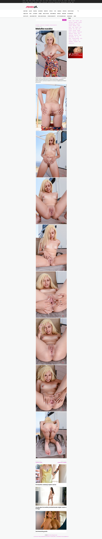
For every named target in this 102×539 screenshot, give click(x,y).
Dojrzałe (47, 0)
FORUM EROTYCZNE (48, 536)
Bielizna (30, 0)
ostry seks (59, 78)
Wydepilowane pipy (57, 2)
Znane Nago (69, 2)
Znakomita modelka (62, 462)
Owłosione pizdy (44, 2)
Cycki (44, 0)
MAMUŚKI (43, 536)
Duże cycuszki (55, 0)
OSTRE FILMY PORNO (37, 536)
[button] (78, 11)
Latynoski (65, 0)
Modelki (28, 2)
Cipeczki (41, 0)
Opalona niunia (39, 462)
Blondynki (33, 0)
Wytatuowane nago (64, 2)
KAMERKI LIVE (66, 536)
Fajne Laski (59, 0)
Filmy (62, 0)
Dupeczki (50, 0)
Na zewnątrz (36, 2)
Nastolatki (40, 2)
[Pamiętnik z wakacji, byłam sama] (51, 473)
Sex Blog (52, 535)
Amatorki (24, 0)
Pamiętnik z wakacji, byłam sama (46, 484)
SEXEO (73, 2)
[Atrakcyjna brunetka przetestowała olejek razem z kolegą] (51, 496)
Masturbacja (24, 2)
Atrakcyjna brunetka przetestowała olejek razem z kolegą (51, 508)
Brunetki (37, 0)
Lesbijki (69, 0)
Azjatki (27, 0)
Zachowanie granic (41, 531)
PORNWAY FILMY (60, 536)
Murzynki (31, 2)
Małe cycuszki (73, 0)
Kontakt (55, 535)
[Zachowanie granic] (51, 520)
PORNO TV (55, 536)
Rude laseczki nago (51, 2)
